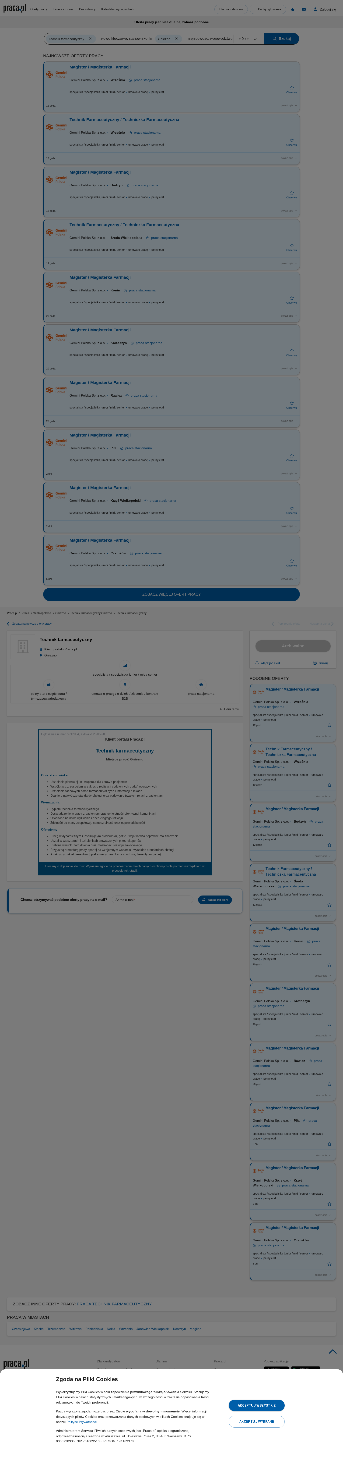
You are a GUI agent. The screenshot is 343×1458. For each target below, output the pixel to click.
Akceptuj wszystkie (257, 1405)
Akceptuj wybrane (256, 1421)
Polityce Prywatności (81, 1422)
